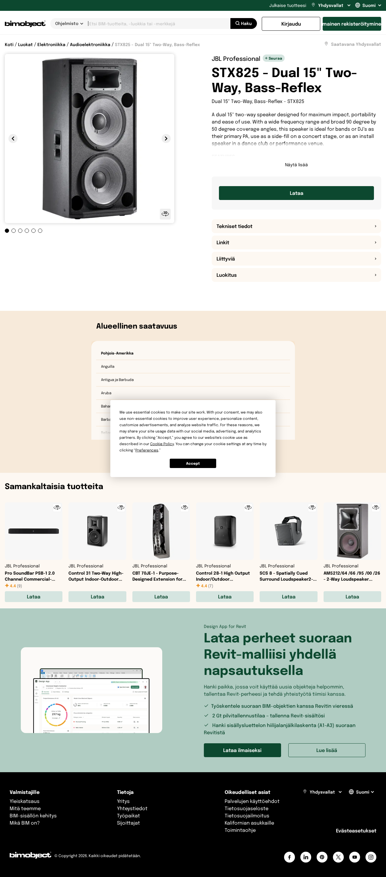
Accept (193, 463)
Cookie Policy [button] (162, 444)
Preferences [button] (146, 450)
